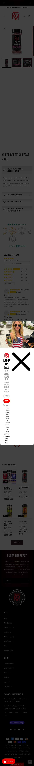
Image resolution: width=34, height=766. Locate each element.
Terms (6, 438)
